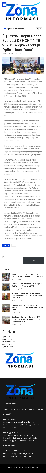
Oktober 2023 (7, 344)
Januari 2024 (7, 339)
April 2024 (6, 337)
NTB (13, 245)
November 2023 (8, 342)
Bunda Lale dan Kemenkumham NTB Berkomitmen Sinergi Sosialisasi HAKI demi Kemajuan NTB (27, 319)
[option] (24, 28)
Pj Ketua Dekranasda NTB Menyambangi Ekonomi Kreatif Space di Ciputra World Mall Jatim (27, 295)
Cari (4, 256)
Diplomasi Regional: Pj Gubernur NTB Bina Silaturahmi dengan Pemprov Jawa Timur (27, 307)
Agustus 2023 (7, 347)
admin (4, 53)
